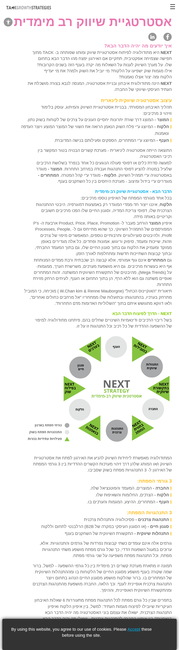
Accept (133, 629)
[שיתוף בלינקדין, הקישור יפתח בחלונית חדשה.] (152, 36)
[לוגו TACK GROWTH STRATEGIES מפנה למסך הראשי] (28, 8)
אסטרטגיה (95, 83)
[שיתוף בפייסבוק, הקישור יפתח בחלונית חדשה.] (167, 36)
